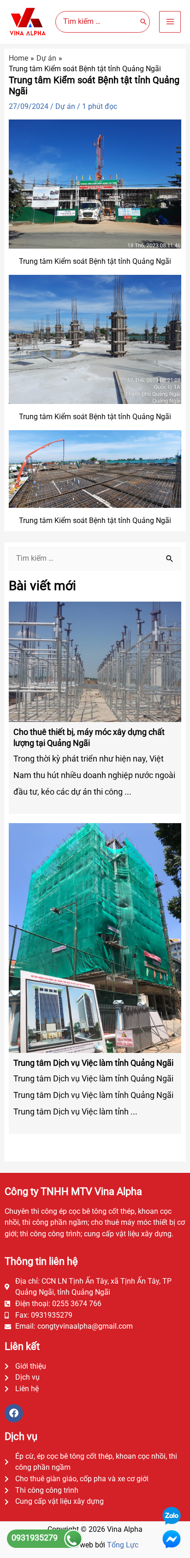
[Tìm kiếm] (143, 21)
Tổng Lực (122, 1545)
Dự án (65, 106)
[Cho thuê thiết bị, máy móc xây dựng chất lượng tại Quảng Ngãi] (95, 661)
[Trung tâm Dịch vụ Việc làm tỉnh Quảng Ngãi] (95, 937)
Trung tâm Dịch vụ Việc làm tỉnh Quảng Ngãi (93, 1063)
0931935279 (35, 1537)
